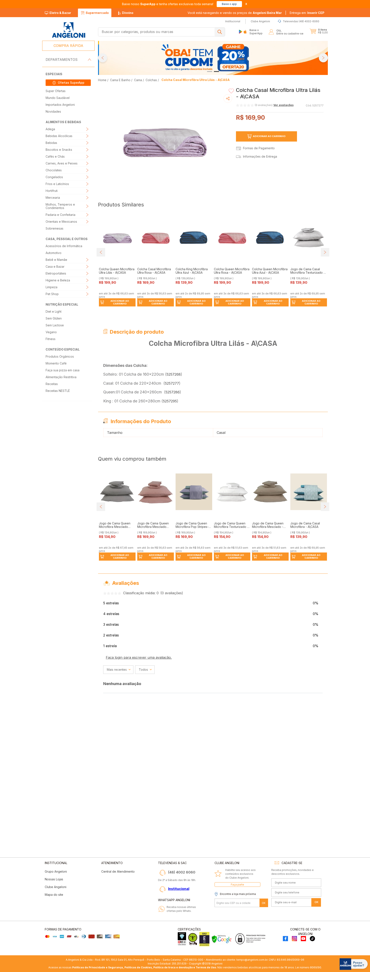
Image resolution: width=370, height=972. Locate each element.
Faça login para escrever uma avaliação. (139, 657)
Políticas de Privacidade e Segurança (97, 967)
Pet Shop (52, 294)
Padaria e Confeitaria (60, 214)
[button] (307, 13)
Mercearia (53, 197)
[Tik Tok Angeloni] (312, 939)
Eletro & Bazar (60, 13)
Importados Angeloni (60, 104)
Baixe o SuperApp (256, 31)
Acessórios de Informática (64, 246)
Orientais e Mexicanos (61, 221)
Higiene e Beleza (58, 280)
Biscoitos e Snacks (59, 149)
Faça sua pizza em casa (62, 370)
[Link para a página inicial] (102, 80)
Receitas (52, 384)
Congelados (54, 177)
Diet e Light (53, 311)
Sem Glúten (54, 318)
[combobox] (161, 31)
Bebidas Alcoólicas (59, 136)
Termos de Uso (206, 967)
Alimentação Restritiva (61, 377)
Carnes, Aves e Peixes (62, 163)
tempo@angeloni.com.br (251, 959)
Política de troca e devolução (173, 967)
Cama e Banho (120, 80)
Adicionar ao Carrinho (269, 136)
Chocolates (54, 170)
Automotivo (53, 253)
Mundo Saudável (58, 98)
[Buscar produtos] (220, 32)
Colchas (151, 80)
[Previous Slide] (102, 57)
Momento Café (56, 363)
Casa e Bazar (55, 266)
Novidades (53, 111)
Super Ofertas (56, 91)
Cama (138, 80)
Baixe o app (229, 4)
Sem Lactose (55, 325)
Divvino (127, 13)
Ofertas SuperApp (71, 82)
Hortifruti (52, 191)
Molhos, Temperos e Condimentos (60, 206)
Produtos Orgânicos (60, 356)
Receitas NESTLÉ (58, 391)
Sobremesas (54, 228)
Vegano (51, 332)
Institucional (178, 889)
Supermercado (97, 13)
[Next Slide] (323, 57)
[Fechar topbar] (246, 4)
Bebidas (51, 143)
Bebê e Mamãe (56, 259)
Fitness (50, 339)
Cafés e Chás (55, 156)
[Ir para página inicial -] (68, 30)
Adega (50, 129)
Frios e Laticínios (57, 184)
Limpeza (51, 287)
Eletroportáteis (56, 273)
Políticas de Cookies (138, 967)
